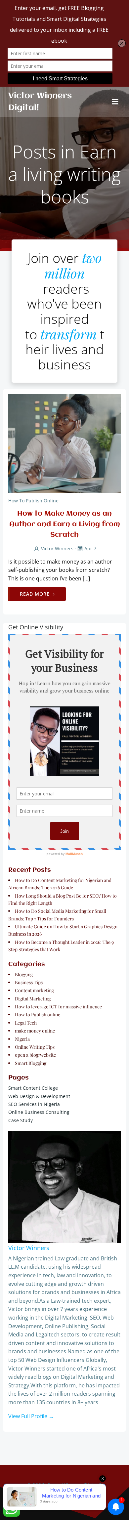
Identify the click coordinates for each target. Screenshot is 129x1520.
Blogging (24, 974)
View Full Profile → (31, 1416)
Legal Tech (26, 1023)
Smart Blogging (30, 1063)
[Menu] (115, 101)
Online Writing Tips (35, 1047)
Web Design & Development (39, 1096)
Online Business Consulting (38, 1112)
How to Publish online (33, 500)
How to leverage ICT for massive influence (58, 1006)
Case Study (20, 1120)
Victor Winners (57, 548)
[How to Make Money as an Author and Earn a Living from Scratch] (64, 442)
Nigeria (22, 1039)
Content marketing (34, 990)
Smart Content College (33, 1088)
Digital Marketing (33, 998)
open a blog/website (35, 1055)
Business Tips (29, 982)
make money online (35, 1031)
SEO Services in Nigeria (34, 1104)
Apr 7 (90, 548)
